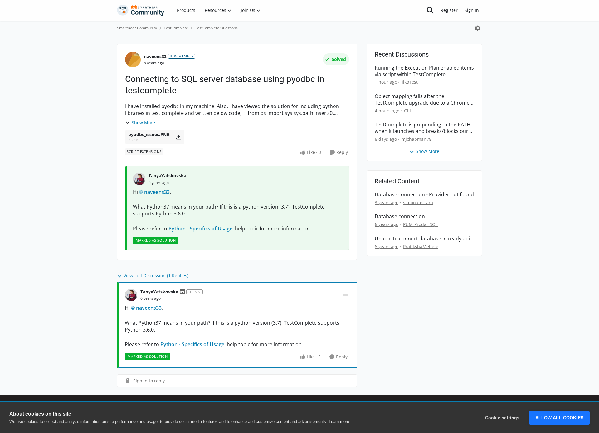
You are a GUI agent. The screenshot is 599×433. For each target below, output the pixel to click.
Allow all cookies (559, 418)
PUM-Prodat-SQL (420, 224)
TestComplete (176, 28)
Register (449, 10)
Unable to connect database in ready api (422, 238)
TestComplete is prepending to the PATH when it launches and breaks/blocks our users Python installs (422, 128)
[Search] (430, 10)
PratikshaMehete (420, 246)
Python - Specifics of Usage (201, 228)
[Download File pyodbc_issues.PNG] (178, 137)
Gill (407, 111)
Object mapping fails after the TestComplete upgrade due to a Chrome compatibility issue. (422, 99)
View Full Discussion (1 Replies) (156, 275)
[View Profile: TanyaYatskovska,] (139, 179)
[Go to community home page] (140, 10)
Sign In (472, 10)
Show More (143, 122)
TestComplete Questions (216, 28)
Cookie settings (502, 418)
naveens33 (155, 56)
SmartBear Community (137, 28)
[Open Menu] (477, 28)
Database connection (400, 216)
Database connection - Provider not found (424, 194)
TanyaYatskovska (167, 176)
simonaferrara (418, 202)
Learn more (339, 421)
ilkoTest (410, 82)
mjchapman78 (416, 139)
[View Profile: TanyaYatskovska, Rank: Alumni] (131, 295)
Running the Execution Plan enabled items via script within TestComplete (424, 71)
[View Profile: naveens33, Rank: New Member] (133, 59)
